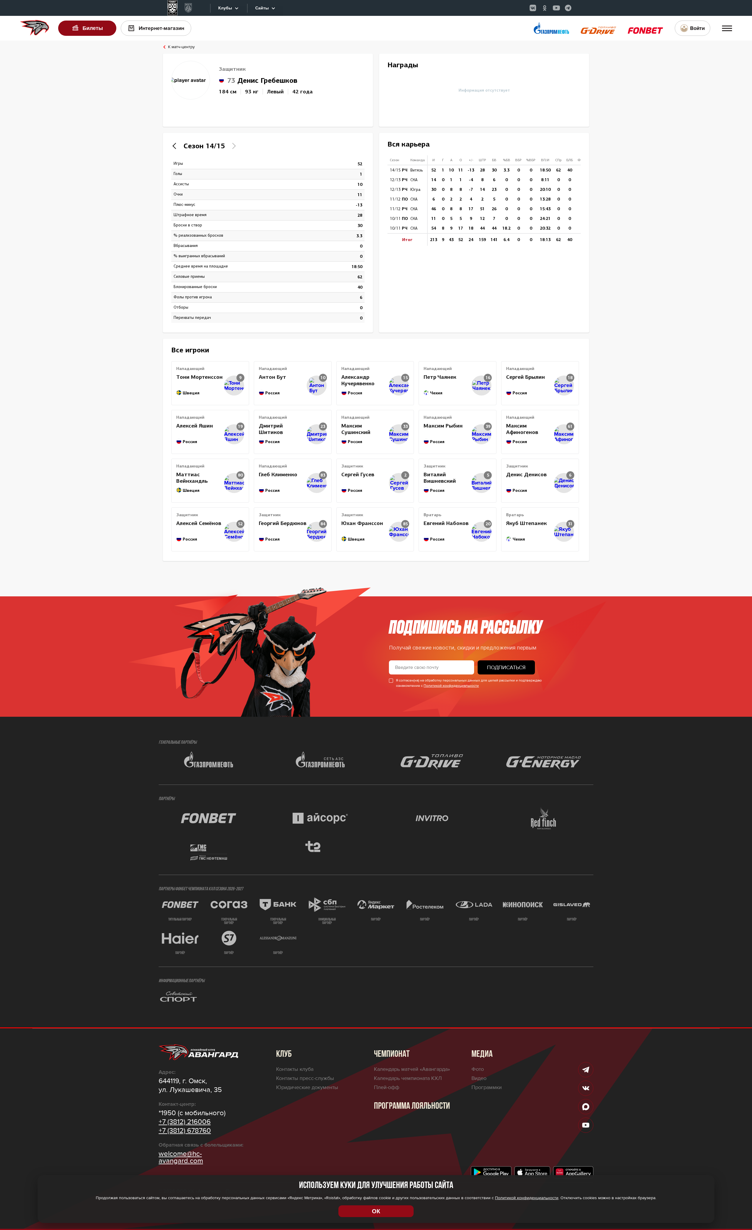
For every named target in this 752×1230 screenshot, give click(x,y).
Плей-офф (386, 1087)
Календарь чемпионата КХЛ (408, 1078)
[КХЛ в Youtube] (556, 8)
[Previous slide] (175, 146)
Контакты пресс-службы (305, 1078)
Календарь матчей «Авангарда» (412, 1069)
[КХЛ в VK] (533, 8)
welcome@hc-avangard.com (181, 1157)
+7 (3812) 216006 (185, 1121)
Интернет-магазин (161, 28)
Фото (477, 1069)
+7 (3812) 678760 (185, 1130)
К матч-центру (181, 47)
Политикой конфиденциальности (451, 686)
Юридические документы (307, 1087)
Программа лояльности (412, 1106)
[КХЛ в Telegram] (568, 8)
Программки (486, 1087)
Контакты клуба (294, 1069)
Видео (478, 1078)
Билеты (93, 28)
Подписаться (506, 667)
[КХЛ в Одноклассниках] (544, 8)
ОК (376, 1211)
